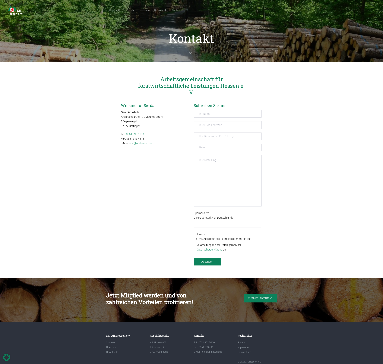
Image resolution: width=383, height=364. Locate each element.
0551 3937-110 (135, 134)
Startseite (111, 342)
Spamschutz (213, 215)
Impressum (243, 347)
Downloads (112, 352)
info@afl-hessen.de (140, 143)
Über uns (111, 347)
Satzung (242, 342)
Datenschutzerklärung (209, 249)
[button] (6, 357)
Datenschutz (222, 242)
